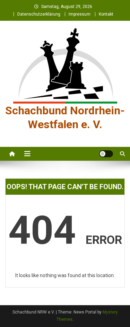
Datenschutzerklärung (38, 14)
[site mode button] (106, 153)
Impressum (79, 14)
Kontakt (106, 14)
